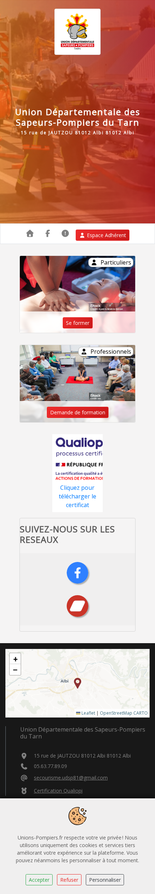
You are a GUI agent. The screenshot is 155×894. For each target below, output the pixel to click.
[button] (77, 683)
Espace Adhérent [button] (106, 235)
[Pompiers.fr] (77, 606)
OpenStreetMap (116, 713)
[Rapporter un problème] (65, 233)
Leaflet (87, 713)
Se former (77, 322)
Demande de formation (77, 412)
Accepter (39, 879)
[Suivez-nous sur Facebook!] (47, 233)
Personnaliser (105, 879)
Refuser (69, 879)
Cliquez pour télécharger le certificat (77, 496)
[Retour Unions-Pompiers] (30, 233)
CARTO (140, 713)
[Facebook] (77, 572)
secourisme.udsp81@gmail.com (71, 777)
